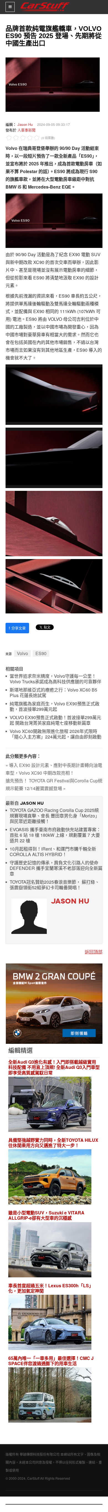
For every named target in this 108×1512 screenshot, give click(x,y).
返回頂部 (93, 952)
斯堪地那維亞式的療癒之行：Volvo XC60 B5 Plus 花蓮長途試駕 (53, 692)
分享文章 (17, 628)
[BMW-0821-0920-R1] (54, 1003)
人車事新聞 (26, 130)
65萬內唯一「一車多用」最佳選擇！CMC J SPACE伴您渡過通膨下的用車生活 (51, 1360)
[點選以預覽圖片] (51, 84)
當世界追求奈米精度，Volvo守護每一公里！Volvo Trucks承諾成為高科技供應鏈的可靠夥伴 (55, 679)
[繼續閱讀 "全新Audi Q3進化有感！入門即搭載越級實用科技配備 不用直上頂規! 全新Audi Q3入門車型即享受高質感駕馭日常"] (49, 1105)
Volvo (22, 653)
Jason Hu (25, 124)
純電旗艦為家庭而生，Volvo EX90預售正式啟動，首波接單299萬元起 (54, 706)
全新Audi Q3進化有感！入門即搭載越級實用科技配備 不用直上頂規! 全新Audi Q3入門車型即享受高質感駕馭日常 (54, 1067)
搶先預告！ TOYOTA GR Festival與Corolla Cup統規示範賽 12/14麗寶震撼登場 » (54, 784)
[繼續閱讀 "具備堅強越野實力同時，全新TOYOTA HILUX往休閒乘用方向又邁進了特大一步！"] (49, 1177)
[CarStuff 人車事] (45, 2)
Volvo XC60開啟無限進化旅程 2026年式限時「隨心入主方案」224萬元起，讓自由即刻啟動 (55, 734)
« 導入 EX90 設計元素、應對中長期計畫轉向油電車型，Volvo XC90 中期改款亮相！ (54, 769)
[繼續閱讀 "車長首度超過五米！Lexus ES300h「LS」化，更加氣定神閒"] (49, 1323)
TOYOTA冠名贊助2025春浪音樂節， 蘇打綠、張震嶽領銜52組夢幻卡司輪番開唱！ (54, 885)
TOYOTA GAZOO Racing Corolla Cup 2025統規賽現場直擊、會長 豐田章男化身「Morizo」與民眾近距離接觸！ (54, 815)
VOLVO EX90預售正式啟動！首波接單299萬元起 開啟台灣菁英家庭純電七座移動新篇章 (55, 720)
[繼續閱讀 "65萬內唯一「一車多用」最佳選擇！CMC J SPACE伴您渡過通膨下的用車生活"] (49, 1395)
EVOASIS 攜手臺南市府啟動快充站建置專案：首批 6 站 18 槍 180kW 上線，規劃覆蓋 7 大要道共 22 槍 (55, 835)
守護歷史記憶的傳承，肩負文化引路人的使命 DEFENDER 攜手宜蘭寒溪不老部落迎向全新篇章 (56, 868)
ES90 (41, 653)
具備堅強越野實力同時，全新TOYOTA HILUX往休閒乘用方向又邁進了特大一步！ (53, 1142)
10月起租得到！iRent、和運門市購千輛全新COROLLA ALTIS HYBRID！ (53, 851)
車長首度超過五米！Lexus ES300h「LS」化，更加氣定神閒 (50, 1288)
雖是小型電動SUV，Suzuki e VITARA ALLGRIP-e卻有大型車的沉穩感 (46, 1215)
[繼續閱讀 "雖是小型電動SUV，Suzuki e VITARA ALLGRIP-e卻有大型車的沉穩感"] (49, 1250)
